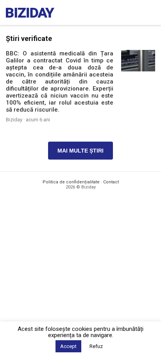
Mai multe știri (80, 150)
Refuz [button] (96, 346)
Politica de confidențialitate (71, 182)
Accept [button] (68, 346)
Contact (111, 182)
